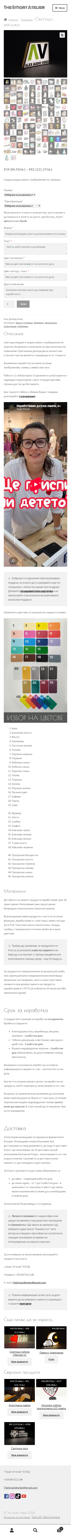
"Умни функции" (13, 201)
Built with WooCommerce (46, 1517)
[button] (62, 35)
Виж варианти (19, 1361)
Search (35, 1530)
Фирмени (27, 19)
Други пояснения (14, 284)
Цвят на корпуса (14, 258)
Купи (23, 303)
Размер (8, 190)
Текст (8, 241)
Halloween (23, 326)
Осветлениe (10, 326)
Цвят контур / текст (16, 271)
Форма (8, 227)
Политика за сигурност (17, 1517)
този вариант (27, 396)
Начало (13, 19)
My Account (12, 1530)
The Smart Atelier (24, 7)
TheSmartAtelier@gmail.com (29, 1282)
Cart (54, 1527)
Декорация (51, 322)
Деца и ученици (24, 322)
